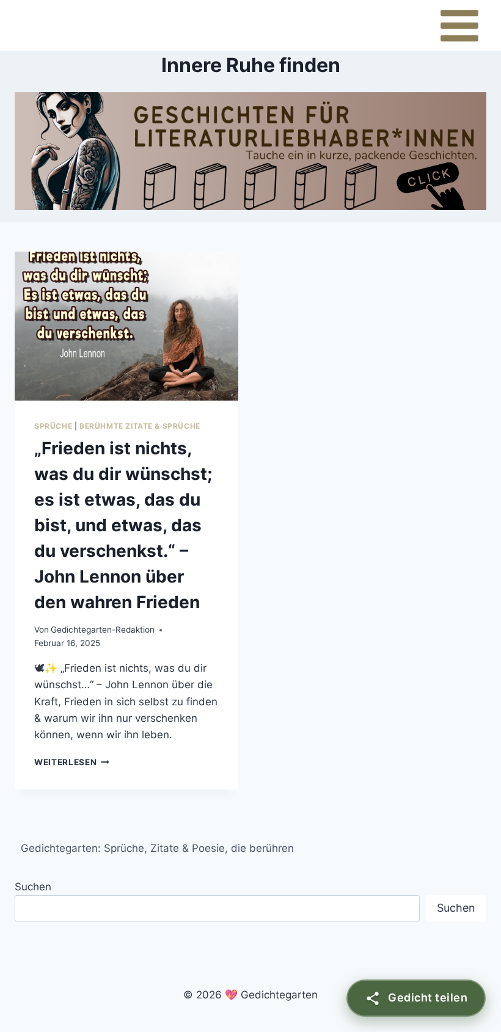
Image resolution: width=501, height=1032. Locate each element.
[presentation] (126, 326)
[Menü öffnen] (459, 25)
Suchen (33, 887)
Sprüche (53, 426)
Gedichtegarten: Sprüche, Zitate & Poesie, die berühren (157, 848)
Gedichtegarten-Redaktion (103, 629)
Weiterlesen (71, 762)
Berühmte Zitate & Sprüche (139, 426)
